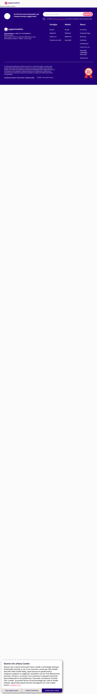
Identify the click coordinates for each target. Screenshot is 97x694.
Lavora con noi (85, 47)
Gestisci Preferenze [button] (32, 690)
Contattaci (83, 40)
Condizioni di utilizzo (10, 77)
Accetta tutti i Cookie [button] (52, 690)
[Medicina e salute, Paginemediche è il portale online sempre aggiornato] (12, 3)
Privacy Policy (20, 77)
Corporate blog (85, 33)
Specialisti (68, 40)
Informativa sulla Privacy (58, 19)
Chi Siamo (83, 29)
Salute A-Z (53, 36)
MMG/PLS (68, 36)
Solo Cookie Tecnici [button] (11, 690)
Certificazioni (84, 43)
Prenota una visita (55, 40)
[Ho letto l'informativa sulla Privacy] (44, 19)
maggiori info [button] (15, 685)
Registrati (87, 14)
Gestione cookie (29, 77)
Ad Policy (83, 36)
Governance (84, 58)
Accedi (52, 29)
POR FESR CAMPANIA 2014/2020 (83, 52)
